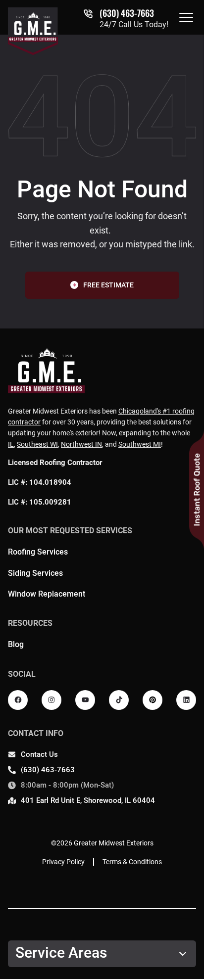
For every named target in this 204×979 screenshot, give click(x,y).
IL (11, 444)
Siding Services (35, 573)
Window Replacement (46, 594)
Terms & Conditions (132, 862)
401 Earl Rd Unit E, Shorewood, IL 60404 (88, 800)
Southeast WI (37, 444)
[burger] (186, 17)
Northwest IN (81, 444)
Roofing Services (38, 552)
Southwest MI (139, 444)
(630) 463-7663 (127, 12)
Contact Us (39, 754)
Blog (16, 644)
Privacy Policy (63, 862)
